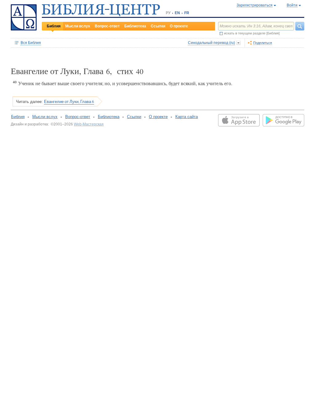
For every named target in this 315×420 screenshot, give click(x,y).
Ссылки (158, 26)
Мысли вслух (77, 26)
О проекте (179, 26)
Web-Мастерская (89, 124)
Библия (54, 26)
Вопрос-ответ (107, 26)
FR (186, 13)
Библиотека (135, 26)
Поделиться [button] (262, 43)
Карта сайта (186, 116)
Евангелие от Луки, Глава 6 (69, 101)
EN (177, 13)
